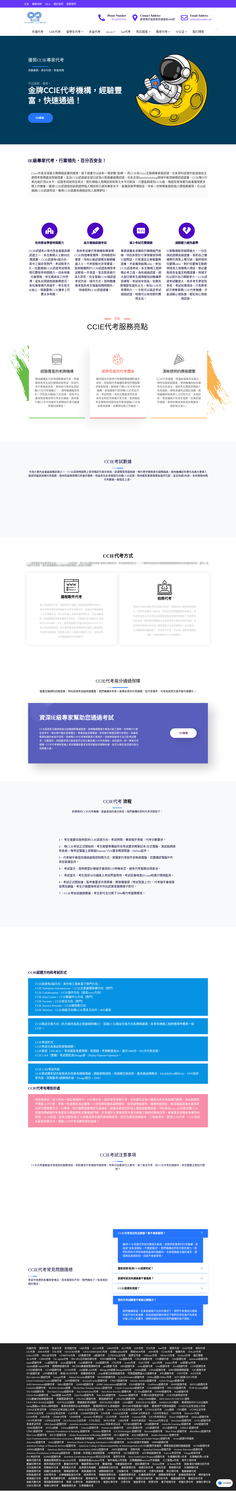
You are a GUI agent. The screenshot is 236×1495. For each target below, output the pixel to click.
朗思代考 (174, 1348)
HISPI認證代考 (179, 1384)
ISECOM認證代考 (176, 1388)
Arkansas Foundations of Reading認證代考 (48, 1453)
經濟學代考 (90, 1474)
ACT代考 (126, 1348)
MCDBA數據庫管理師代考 (86, 1366)
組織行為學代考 (52, 1471)
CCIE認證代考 (198, 1366)
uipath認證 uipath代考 (37, 1366)
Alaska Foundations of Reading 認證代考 (90, 1435)
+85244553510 (118, 19)
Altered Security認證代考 (82, 1377)
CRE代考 (45, 1417)
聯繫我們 (71, 4)
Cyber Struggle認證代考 (171, 1380)
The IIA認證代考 (35, 1391)
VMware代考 (150, 1355)
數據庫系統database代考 (92, 1460)
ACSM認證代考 (201, 1446)
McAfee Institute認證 (59, 1388)
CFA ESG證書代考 (125, 1399)
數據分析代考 (71, 1464)
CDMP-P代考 (59, 1417)
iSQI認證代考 (152, 1424)
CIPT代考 (176, 1413)
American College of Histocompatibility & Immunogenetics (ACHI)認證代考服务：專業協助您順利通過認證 (134, 1446)
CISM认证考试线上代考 (61, 1409)
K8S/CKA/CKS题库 (146, 1402)
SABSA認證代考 (84, 1384)
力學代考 (125, 1482)
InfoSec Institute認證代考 (143, 1380)
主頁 (26, 4)
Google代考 (59, 1377)
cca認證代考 (51, 1362)
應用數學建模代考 (53, 1482)
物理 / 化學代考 (74, 1482)
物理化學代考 (51, 1485)
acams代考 (129, 1362)
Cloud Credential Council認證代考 (44, 1380)
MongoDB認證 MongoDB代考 (115, 1370)
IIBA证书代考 (49, 1355)
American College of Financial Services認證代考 (51, 1446)
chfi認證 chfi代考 (88, 1370)
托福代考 (38, 31)
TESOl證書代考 (108, 1359)
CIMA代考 (45, 1359)
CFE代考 (105, 1413)
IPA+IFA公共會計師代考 (84, 1359)
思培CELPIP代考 (69, 1373)
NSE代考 (124, 1417)
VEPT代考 (182, 1373)
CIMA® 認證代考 (189, 1428)
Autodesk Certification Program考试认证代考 (87, 1456)
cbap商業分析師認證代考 (111, 1373)
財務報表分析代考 (108, 1467)
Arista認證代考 (56, 1442)
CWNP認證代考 (163, 1391)
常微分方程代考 (144, 1478)
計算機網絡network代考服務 (145, 1460)
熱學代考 (153, 1482)
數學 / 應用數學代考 (54, 1478)
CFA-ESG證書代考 (86, 1399)
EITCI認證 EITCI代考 (186, 1377)
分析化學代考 (33, 1485)
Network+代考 (191, 1413)
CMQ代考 (123, 1420)
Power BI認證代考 (178, 1417)
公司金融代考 (33, 1467)
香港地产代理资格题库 (164, 1406)
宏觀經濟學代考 (127, 1474)
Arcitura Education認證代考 (188, 1449)
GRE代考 (55, 31)
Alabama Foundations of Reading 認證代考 (68, 1431)
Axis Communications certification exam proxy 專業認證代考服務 (60, 1438)
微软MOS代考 (138, 1351)
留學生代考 (73, 31)
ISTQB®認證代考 (132, 1424)
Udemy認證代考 (69, 1428)
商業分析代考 (146, 1467)
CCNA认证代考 (153, 1409)
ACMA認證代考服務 (138, 1442)
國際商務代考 (106, 1471)
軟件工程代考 (189, 1460)
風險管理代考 (128, 1467)
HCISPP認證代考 (106, 1377)
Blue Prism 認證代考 (176, 1431)
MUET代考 (109, 1420)
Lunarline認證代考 (36, 1388)
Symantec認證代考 (128, 1395)
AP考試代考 (114, 1453)
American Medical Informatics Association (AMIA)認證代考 (77, 1449)
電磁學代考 (139, 1482)
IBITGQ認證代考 (199, 1384)
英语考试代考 (33, 1424)
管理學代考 (175, 1467)
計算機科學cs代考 (177, 1456)
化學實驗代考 (86, 1485)
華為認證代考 (106, 1399)
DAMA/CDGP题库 (169, 1402)
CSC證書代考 (199, 1370)
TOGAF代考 (194, 1351)
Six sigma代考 (61, 1359)
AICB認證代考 (131, 1453)
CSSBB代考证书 (89, 1413)
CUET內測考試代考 (177, 1395)
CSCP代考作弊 (34, 1420)
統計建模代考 (142, 1464)
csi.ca (109, 31)
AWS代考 (153, 1351)
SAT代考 (138, 1348)
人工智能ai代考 (171, 1460)
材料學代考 (50, 1474)
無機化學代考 (203, 1482)
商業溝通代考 (88, 1471)
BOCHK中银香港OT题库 (136, 1406)
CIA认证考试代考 (56, 1413)
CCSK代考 (166, 1351)
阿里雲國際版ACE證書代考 (142, 1373)
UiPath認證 (140, 1370)
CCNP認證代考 (53, 1370)
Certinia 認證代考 (102, 1431)
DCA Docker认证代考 (74, 1420)
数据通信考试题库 (87, 1402)
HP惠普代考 (84, 1355)
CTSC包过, (95, 1420)
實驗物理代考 (68, 1485)
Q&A (47, 4)
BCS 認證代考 (121, 1435)
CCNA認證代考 (202, 1420)
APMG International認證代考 (111, 1384)
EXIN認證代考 (137, 1384)
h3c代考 (30, 1351)
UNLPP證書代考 (143, 1359)
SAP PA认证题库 (65, 1402)
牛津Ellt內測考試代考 (152, 1395)
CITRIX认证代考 (117, 1355)
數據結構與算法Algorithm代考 (60, 1460)
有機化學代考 (186, 1482)
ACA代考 (31, 1359)
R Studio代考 (174, 1464)
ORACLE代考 (167, 1355)
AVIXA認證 (52, 1428)
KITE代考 (196, 1373)
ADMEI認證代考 (52, 1456)
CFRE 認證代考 (34, 1431)
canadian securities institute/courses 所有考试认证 (95, 1424)
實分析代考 (162, 1478)
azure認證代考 (68, 1362)
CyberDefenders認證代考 (131, 1377)
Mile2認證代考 (65, 1384)
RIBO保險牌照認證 (179, 1370)
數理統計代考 (125, 1478)
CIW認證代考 (179, 1359)
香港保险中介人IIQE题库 (195, 1402)
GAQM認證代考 (155, 1388)
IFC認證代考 (33, 1373)
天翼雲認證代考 (64, 1399)
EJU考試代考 (33, 1456)
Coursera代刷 (139, 1417)
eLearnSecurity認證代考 (95, 1380)
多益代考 (95, 31)
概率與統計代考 (52, 1464)
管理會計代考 (68, 1467)
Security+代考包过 (93, 1417)
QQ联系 (39, 118)
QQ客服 (183, 733)
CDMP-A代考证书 (140, 1413)
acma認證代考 (145, 1366)
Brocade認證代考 (153, 1431)
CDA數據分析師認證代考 (39, 1399)
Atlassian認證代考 (35, 1442)
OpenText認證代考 (84, 1395)
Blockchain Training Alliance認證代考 (92, 1388)
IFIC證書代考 (167, 1373)
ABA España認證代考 (55, 1424)
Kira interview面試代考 (38, 1377)
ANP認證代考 (201, 1424)
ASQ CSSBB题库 (147, 1399)
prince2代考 (32, 1355)
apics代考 (157, 1362)
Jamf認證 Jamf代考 (61, 1395)
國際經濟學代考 (167, 1474)
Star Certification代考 (87, 1391)
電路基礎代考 (189, 1471)
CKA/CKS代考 (72, 1351)
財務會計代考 (51, 1467)
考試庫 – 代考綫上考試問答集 (89, 1453)
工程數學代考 (138, 1471)
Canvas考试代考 (172, 1453)
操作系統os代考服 (117, 1460)
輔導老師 (37, 4)
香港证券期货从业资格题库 (75, 1406)
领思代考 (135, 1449)
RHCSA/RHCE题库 (110, 1402)
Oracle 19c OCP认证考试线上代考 (124, 1409)
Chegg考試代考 (192, 1453)
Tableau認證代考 (200, 1417)
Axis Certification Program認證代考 (146, 1456)
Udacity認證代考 (90, 1428)
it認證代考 (99, 1355)
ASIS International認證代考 (40, 1384)
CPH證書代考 (50, 1373)
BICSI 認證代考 (58, 1435)
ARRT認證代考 (119, 1449)
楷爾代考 (180, 1351)
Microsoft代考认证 (158, 1420)
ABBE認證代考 (34, 1428)
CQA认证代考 (120, 1413)
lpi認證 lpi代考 (188, 1362)
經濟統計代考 (33, 1478)
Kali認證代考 (181, 1391)
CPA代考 (116, 1362)
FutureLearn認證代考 (112, 1428)
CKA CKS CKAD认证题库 (40, 1402)
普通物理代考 (93, 1482)
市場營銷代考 (191, 1467)
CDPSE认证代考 (35, 1413)
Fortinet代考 (184, 1355)
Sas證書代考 (125, 1359)
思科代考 (200, 1348)
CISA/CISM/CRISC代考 (95, 1351)
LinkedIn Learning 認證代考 (176, 1424)
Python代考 (158, 1464)
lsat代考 (126, 31)
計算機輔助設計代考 (70, 1474)
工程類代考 (122, 1471)
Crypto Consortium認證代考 (129, 1388)
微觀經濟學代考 (107, 1474)
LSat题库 (169, 1409)
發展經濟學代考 (187, 1474)
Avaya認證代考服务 (183, 1438)
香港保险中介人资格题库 (106, 1406)
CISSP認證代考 (34, 1370)
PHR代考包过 (138, 1420)
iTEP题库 (182, 1409)
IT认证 (180, 31)
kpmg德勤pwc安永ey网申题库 (42, 1406)
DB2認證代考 (127, 1366)
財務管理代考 (33, 1471)
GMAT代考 (112, 1348)
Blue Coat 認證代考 (36, 1435)
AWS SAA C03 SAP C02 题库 (174, 1399)
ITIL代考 (57, 1351)
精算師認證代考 (60, 1366)
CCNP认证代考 (198, 1409)
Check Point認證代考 (37, 1395)
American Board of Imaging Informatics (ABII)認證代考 (95, 1442)
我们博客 (198, 31)
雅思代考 (162, 31)
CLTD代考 (111, 1417)
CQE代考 (73, 1413)
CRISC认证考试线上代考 (91, 1409)
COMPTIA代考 (67, 1355)
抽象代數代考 (33, 1482)
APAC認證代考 (134, 1428)
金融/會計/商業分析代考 (196, 1464)
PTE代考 (150, 1348)
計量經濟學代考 (147, 1474)
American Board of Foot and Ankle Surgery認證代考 (143, 1438)
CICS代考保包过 (157, 1417)
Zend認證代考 (180, 1366)
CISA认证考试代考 (36, 1409)
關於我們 (58, 4)
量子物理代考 (168, 1482)
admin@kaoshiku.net (201, 19)
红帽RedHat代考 (118, 1351)
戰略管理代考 (71, 1471)
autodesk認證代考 (198, 1359)
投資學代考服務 (87, 1467)
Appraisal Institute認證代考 (157, 1449)
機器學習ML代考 (90, 1464)
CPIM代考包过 (160, 1413)
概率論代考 (92, 1478)
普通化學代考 (110, 1482)
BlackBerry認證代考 (200, 1431)
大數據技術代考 (123, 1464)
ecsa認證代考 (163, 1366)
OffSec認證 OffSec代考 (159, 1377)
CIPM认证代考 (52, 1420)
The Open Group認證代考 (60, 1391)
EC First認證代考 (143, 1391)
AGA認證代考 (169, 1428)
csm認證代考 (85, 1362)
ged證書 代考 (110, 1366)
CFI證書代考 (162, 1359)
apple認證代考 (34, 1362)
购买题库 (142, 31)
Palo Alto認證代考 (106, 1395)
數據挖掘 (107, 1464)
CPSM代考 (75, 1417)
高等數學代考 (75, 1478)
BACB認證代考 (140, 1435)
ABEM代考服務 (105, 1438)
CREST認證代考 (118, 1380)
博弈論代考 (204, 1474)
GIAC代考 (144, 1362)
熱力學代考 (172, 1471)
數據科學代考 (33, 1464)
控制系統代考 (33, 1474)
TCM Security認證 (198, 1388)
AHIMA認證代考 (35, 1449)
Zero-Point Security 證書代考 (116, 1391)
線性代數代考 (108, 1478)
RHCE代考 (43, 1351)
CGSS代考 (31, 1417)
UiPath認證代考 (157, 1370)
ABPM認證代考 (160, 1442)
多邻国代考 (71, 1348)
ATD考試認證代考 (151, 1453)
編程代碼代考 (33, 1460)
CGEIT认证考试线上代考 (192, 1406)
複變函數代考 (178, 1478)
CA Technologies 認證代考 (127, 1431)
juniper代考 (171, 1362)
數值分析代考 (195, 1478)
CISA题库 (128, 1402)
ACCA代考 (98, 1348)
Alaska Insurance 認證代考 (165, 1435)
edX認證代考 (152, 1428)
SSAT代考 (187, 1348)
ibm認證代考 (102, 1362)
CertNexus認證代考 (158, 1384)
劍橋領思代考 (88, 1373)
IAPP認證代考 (72, 1380)
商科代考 (161, 1467)
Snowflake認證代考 (181, 1420)
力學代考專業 (156, 1471)
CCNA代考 (70, 1370)
